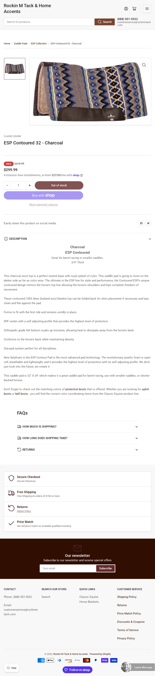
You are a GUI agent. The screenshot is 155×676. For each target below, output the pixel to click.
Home (7, 43)
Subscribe (105, 568)
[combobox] (59, 22)
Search (107, 22)
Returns (122, 605)
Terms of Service (128, 630)
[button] (138, 668)
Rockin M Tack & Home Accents (27, 8)
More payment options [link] (43, 204)
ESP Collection (38, 43)
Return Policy (24, 511)
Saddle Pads (20, 43)
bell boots (21, 393)
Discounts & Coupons (131, 622)
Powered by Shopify (100, 654)
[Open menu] (147, 9)
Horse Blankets (89, 602)
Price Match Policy (129, 613)
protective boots (75, 389)
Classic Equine (12, 136)
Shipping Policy (126, 597)
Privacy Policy (126, 638)
